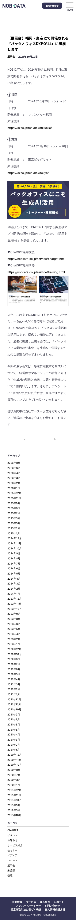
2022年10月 (14, 654)
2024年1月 (13, 593)
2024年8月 (13, 558)
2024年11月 (14, 543)
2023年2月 (13, 639)
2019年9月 (13, 805)
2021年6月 (13, 724)
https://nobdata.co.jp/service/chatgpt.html (36, 258)
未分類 (11, 870)
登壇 (9, 875)
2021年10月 (14, 709)
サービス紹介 (15, 845)
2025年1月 (13, 533)
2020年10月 (14, 764)
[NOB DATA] (14, 6)
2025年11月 (14, 498)
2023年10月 (14, 608)
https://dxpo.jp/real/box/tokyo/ (28, 173)
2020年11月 (14, 759)
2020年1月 (13, 784)
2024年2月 (13, 588)
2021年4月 (13, 734)
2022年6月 (13, 669)
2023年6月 (13, 624)
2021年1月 (13, 749)
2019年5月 (13, 810)
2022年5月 (13, 674)
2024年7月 (13, 563)
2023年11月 (14, 603)
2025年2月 (13, 528)
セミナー (12, 850)
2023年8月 (13, 618)
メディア (12, 855)
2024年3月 (13, 583)
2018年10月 (14, 815)
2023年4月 (13, 634)
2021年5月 (13, 729)
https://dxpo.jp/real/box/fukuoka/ (29, 127)
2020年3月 (13, 779)
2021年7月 (13, 719)
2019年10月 (14, 800)
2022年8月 (13, 659)
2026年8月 (13, 462)
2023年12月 (14, 598)
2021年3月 (13, 739)
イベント (12, 835)
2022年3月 (13, 684)
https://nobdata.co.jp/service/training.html (36, 272)
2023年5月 (13, 628)
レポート (12, 860)
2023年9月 (13, 613)
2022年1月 (13, 694)
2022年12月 (14, 649)
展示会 (11, 56)
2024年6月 (13, 568)
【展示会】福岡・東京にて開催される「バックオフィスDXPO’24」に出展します (38, 44)
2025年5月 (13, 518)
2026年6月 (13, 467)
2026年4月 (13, 473)
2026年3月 (13, 477)
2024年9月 (13, 553)
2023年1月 (13, 644)
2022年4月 (13, 679)
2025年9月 (13, 503)
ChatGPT (12, 830)
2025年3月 (13, 523)
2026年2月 (13, 483)
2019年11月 (14, 795)
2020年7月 (13, 775)
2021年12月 (14, 699)
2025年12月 (14, 493)
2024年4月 (13, 578)
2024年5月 (13, 573)
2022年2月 (13, 689)
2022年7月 (13, 664)
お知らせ (12, 840)
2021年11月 (14, 704)
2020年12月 (14, 754)
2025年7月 (13, 513)
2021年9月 (13, 714)
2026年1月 (13, 488)
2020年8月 (13, 769)
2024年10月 (14, 548)
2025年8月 (13, 508)
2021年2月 (13, 744)
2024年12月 (14, 538)
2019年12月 (14, 790)
